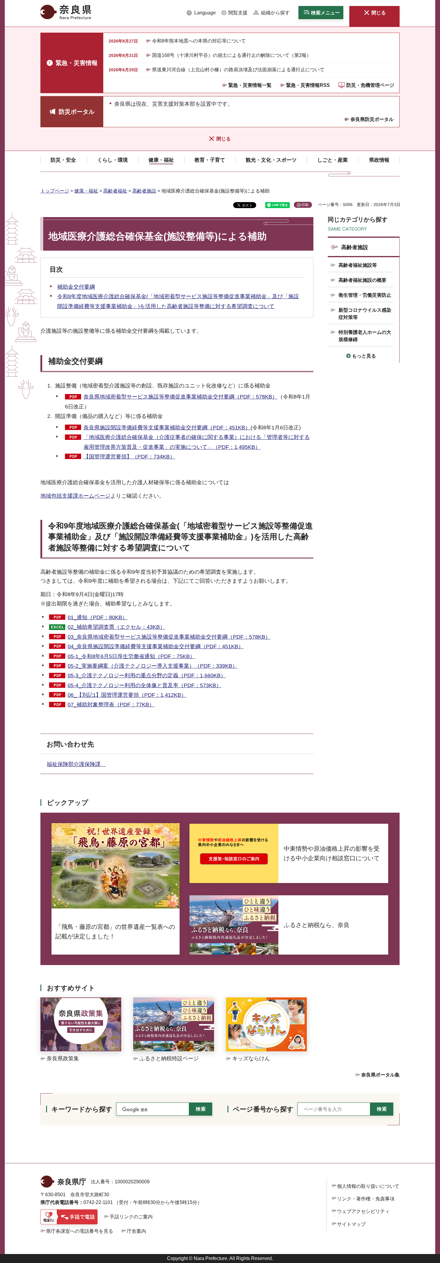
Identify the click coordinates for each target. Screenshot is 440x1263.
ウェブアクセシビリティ (363, 1211)
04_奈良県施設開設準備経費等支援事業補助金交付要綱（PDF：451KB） (156, 646)
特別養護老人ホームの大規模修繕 (365, 336)
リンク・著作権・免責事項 (366, 1198)
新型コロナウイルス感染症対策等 (365, 314)
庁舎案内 (136, 1231)
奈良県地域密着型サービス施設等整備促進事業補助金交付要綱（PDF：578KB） (180, 397)
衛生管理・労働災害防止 (365, 295)
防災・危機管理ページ (370, 85)
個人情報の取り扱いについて (368, 1186)
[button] (201, 13)
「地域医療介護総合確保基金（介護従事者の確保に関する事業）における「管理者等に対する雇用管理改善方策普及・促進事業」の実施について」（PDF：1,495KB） (197, 442)
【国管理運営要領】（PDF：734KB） (129, 457)
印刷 (305, 205)
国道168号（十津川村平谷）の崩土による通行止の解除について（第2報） (231, 55)
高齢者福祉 (115, 190)
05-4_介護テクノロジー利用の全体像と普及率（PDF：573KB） (144, 685)
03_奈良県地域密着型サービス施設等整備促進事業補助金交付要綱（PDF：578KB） (169, 637)
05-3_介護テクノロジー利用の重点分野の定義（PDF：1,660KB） (147, 676)
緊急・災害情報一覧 (249, 85)
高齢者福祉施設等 (358, 265)
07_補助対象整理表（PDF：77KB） (111, 705)
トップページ (54, 190)
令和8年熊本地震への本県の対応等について (199, 40)
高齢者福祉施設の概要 (362, 280)
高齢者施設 (144, 190)
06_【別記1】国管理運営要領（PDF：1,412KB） (127, 695)
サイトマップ (351, 1224)
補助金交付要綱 (76, 287)
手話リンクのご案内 (131, 1216)
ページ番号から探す (263, 1109)
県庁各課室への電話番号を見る (79, 1231)
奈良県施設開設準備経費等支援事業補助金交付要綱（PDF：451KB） (167, 428)
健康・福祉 (86, 190)
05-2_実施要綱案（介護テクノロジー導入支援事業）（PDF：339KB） (153, 666)
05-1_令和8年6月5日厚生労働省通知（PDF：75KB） (131, 656)
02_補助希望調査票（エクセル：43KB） (116, 627)
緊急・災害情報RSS (308, 85)
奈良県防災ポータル (372, 119)
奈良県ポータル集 (380, 1074)
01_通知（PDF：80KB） (98, 617)
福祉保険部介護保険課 (76, 764)
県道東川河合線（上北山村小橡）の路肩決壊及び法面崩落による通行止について (238, 69)
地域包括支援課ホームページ (75, 496)
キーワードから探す (82, 1109)
